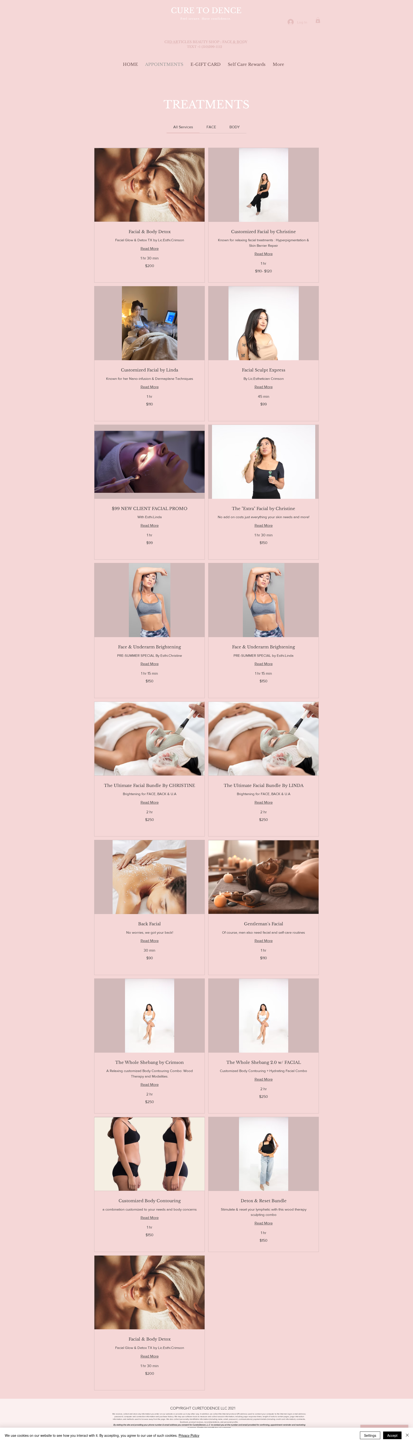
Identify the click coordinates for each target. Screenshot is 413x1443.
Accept (392, 1435)
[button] (317, 20)
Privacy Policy (189, 1435)
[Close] (407, 1435)
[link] (183, 127)
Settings (370, 1435)
